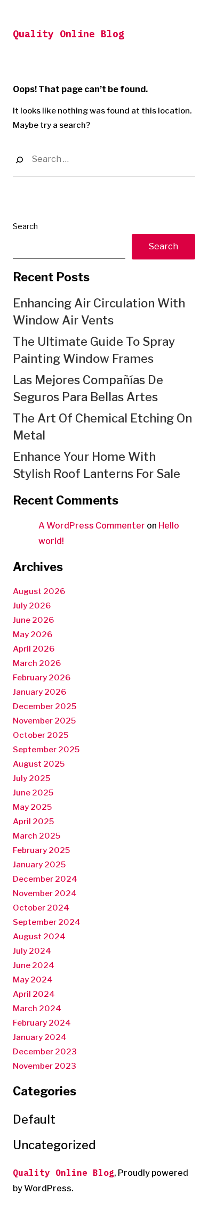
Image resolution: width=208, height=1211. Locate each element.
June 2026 (33, 620)
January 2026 (39, 692)
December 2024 (45, 879)
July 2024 (32, 951)
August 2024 (39, 936)
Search (25, 226)
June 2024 (33, 965)
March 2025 (36, 836)
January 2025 (39, 864)
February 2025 (41, 850)
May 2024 (33, 980)
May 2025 (32, 807)
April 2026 (33, 649)
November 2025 (44, 721)
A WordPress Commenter (91, 526)
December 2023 (45, 1051)
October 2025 (40, 735)
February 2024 (42, 1023)
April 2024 (34, 994)
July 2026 (32, 606)
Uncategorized (54, 1145)
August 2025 (39, 764)
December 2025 (44, 706)
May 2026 (32, 634)
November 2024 (45, 893)
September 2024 (47, 922)
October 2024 (41, 908)
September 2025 (46, 749)
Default (34, 1119)
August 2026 (39, 591)
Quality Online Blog (68, 34)
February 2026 (41, 677)
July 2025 (31, 778)
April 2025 (33, 821)
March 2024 (37, 1008)
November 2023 (44, 1066)
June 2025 (33, 793)
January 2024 (40, 1037)
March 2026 (37, 663)
